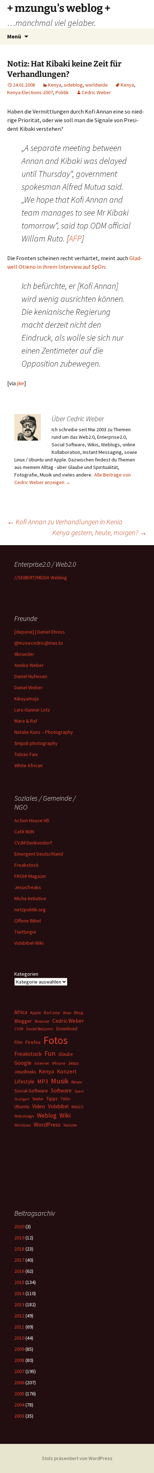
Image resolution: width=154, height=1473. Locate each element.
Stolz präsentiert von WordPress (77, 1458)
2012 (19, 1315)
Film (18, 1042)
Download (66, 1028)
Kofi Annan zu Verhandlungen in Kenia (64, 521)
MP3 (42, 1081)
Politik (62, 92)
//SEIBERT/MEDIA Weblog (40, 577)
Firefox (32, 1042)
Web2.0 (77, 1106)
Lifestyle (24, 1081)
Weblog (47, 1115)
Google (23, 1062)
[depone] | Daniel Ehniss (39, 632)
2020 (19, 1226)
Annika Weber (29, 665)
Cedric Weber (96, 92)
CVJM (18, 1028)
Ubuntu (21, 1106)
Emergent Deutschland (38, 854)
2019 (19, 1237)
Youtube (70, 1125)
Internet (41, 1063)
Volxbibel (58, 1106)
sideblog (73, 85)
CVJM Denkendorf (33, 842)
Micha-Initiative (30, 898)
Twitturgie (25, 932)
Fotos (55, 1040)
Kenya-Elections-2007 (30, 92)
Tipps (51, 1098)
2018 (19, 1249)
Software (61, 1090)
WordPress (47, 1124)
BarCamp (52, 1012)
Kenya (54, 85)
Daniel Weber (28, 687)
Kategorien (26, 974)
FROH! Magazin (30, 876)
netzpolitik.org (30, 909)
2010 (19, 1338)
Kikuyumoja (26, 698)
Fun (50, 1053)
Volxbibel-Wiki (29, 943)
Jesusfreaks (27, 887)
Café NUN (24, 831)
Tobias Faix (26, 754)
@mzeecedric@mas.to (38, 643)
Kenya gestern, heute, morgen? (99, 532)
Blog (78, 1012)
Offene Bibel (27, 920)
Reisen (76, 1082)
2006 (19, 1382)
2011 (19, 1327)
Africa (20, 1012)
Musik (59, 1081)
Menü (14, 36)
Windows (22, 1125)
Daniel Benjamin (39, 1028)
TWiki (65, 1098)
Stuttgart (21, 1099)
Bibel (67, 1013)
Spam (79, 1091)
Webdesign (24, 1116)
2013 (19, 1304)
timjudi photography (36, 743)
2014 (19, 1293)
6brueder (24, 654)
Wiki (65, 1115)
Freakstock (26, 865)
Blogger (23, 1021)
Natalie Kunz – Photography (43, 732)
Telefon (37, 1098)
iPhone (58, 1063)
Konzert (67, 1071)
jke (20, 383)
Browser (42, 1021)
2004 (19, 1404)
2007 (19, 1371)
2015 (19, 1282)
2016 (19, 1271)
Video (38, 1106)
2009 (19, 1349)
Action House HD (31, 820)
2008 (19, 1360)
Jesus (73, 1063)
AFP (75, 238)
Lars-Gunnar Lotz (32, 709)
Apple (35, 1012)
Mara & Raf (25, 721)
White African (28, 765)
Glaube (65, 1054)
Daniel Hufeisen (30, 676)
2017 (19, 1260)
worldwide (96, 85)
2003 (19, 1416)
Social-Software (31, 1090)
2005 (19, 1393)
